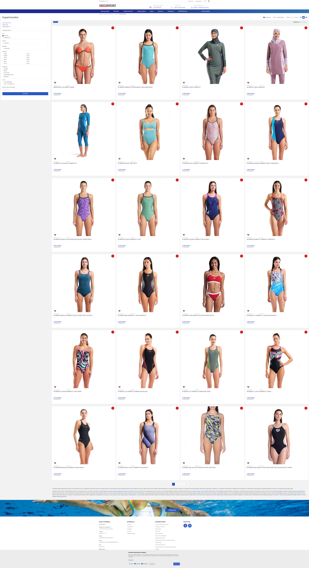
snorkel (240, 493)
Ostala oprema (133, 494)
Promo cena (6, 72)
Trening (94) (6, 48)
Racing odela (6, 26)
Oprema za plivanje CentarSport (106, 14)
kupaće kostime (113, 491)
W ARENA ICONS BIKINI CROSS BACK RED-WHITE (198, 315)
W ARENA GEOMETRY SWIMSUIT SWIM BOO (261, 239)
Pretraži (25, 93)
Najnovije (6, 68)
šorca (110, 493)
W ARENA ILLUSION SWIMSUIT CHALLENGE (67, 391)
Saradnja (129, 529)
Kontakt (129, 531)
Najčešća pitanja (131, 533)
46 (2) (5, 59)
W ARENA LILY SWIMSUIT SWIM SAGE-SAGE (196, 391)
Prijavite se (172, 510)
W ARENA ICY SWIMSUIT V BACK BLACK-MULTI (262, 315)
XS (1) (28, 63)
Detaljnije (130, 560)
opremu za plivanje (129, 491)
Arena (194, 491)
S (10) (5, 63)
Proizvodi (116, 14)
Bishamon (6, 76)
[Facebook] (185, 526)
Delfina (211, 491)
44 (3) (28, 57)
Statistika (138, 563)
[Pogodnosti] (172, 7)
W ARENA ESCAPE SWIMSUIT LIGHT (129, 239)
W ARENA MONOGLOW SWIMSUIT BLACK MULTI (69, 467)
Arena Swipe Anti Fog (8, 74)
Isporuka (157, 531)
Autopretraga (268, 17)
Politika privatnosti (160, 526)
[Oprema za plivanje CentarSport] (107, 5)
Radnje (157, 549)
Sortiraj (274, 17)
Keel (214, 491)
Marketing (145, 563)
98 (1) (5, 61)
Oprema (5, 24)
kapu (143, 493)
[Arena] (55, 83)
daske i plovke (293, 493)
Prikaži (288, 17)
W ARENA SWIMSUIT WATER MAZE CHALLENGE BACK (135, 87)
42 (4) (5, 57)
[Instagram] (190, 526)
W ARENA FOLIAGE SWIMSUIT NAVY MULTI (196, 239)
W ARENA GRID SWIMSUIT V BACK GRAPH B (132, 315)
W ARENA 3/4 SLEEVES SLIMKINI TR (65, 163)
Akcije (5, 70)
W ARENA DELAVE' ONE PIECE (127, 163)
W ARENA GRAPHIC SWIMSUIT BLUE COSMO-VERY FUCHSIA (73, 315)
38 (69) (5, 55)
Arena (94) (6, 43)
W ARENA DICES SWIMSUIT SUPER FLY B (195, 163)
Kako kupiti (158, 529)
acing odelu (300, 491)
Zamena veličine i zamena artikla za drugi (165, 547)
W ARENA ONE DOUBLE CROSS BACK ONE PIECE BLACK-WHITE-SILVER (269, 467)
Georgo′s (206, 491)
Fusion (202, 491)
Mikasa (221, 491)
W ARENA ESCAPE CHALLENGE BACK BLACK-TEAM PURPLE (73, 239)
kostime (285, 491)
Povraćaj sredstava (160, 544)
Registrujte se (199, 1)
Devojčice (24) (7, 37)
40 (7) (28, 55)
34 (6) (5, 53)
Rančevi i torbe (301, 493)
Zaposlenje (130, 526)
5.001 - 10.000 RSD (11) (9, 84)
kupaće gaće (120, 491)
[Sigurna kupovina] (192, 7)
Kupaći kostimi (6, 22)
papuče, (101, 494)
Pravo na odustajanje (160, 535)
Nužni (132, 563)
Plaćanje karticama (160, 538)
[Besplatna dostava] (150, 7)
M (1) (28, 61)
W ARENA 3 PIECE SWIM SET (191, 87)
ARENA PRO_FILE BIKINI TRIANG (64, 87)
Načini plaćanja (159, 533)
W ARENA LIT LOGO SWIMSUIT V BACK (259, 391)
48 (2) (28, 59)
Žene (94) (6, 35)
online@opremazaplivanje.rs (106, 537)
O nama (129, 524)
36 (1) (28, 53)
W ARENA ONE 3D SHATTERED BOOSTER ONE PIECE (199, 467)
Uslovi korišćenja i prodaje (161, 524)
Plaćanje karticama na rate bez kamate (165, 540)
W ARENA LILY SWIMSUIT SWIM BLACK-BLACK (133, 391)
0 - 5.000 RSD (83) (8, 82)
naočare (119, 493)
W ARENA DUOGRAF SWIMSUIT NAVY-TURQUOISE (262, 163)
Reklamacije (158, 542)
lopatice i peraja (196, 493)
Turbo (217, 491)
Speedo (198, 491)
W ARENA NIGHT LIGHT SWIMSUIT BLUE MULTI (133, 467)
